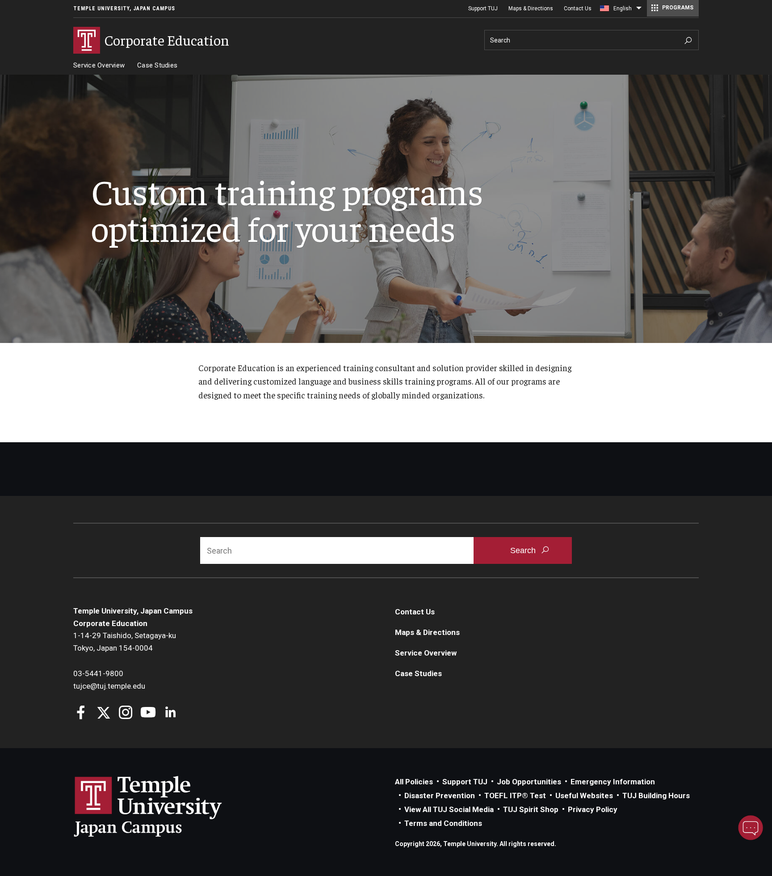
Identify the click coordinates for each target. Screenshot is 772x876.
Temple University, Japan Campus (124, 8)
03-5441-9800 (98, 673)
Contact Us (578, 8)
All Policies (414, 781)
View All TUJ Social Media (449, 809)
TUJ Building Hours (656, 795)
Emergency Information (613, 781)
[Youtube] (148, 713)
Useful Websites (584, 795)
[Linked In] (170, 713)
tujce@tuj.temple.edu (109, 685)
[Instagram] (126, 713)
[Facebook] (81, 713)
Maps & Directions (530, 8)
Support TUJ (483, 8)
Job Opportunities (529, 781)
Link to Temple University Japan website (162, 806)
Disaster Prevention (439, 795)
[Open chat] (750, 827)
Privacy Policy (592, 809)
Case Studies (157, 65)
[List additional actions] (639, 10)
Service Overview (99, 65)
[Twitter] (103, 713)
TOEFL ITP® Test (515, 795)
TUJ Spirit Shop (530, 809)
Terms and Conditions (443, 823)
